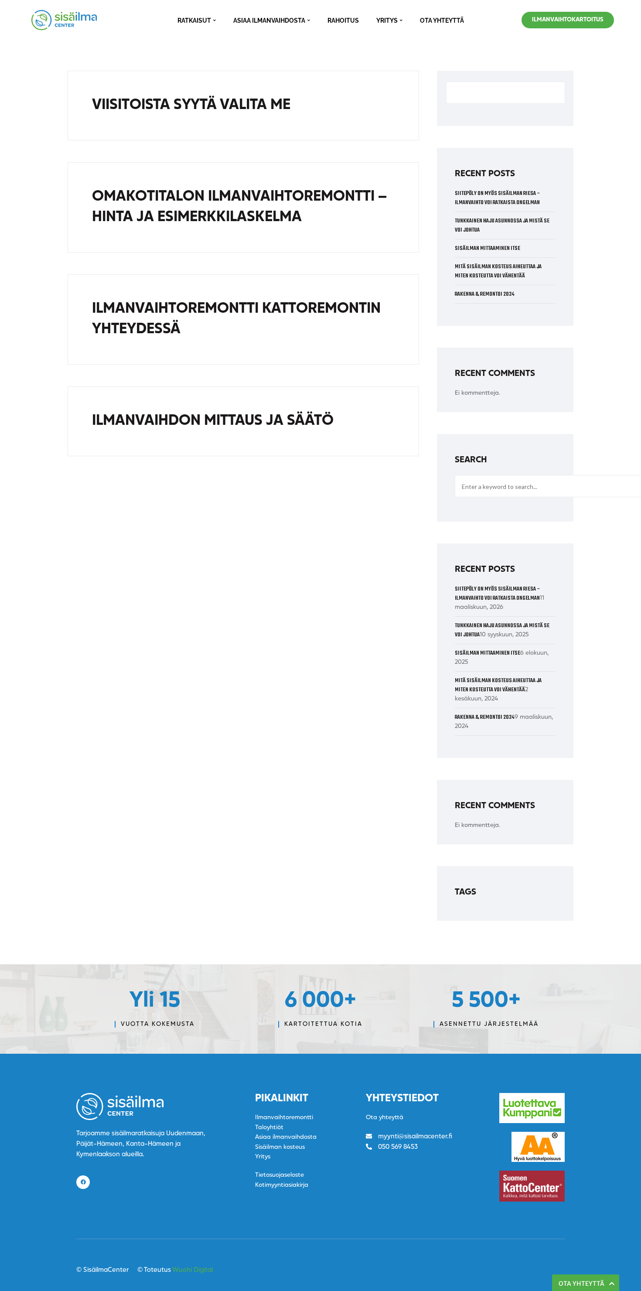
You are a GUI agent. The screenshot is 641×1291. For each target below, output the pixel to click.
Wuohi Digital (192, 1270)
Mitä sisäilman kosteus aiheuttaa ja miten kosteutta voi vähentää (498, 271)
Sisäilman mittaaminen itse (487, 248)
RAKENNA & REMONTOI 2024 (485, 294)
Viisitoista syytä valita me (191, 105)
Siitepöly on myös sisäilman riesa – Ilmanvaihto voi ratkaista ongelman (497, 198)
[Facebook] (83, 1182)
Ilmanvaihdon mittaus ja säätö (213, 421)
